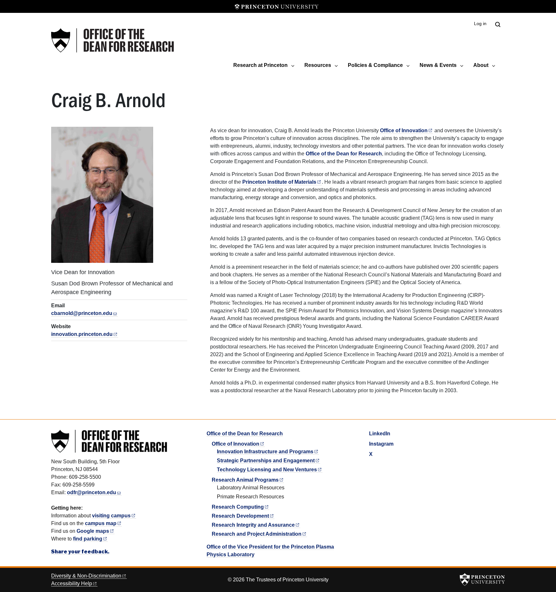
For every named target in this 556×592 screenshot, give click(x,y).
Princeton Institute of (279, 182)
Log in (480, 23)
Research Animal (245, 480)
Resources (317, 65)
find (87, 538)
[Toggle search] (497, 24)
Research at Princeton (260, 65)
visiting (111, 515)
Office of (404, 130)
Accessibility (71, 583)
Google (93, 531)
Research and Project (256, 534)
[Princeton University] (277, 6)
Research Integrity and (253, 525)
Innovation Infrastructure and (265, 451)
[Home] (112, 40)
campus (100, 523)
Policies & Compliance (375, 65)
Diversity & (86, 575)
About (480, 65)
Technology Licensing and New (267, 469)
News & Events (438, 65)
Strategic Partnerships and (266, 460)
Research (238, 507)
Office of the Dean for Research (344, 153)
